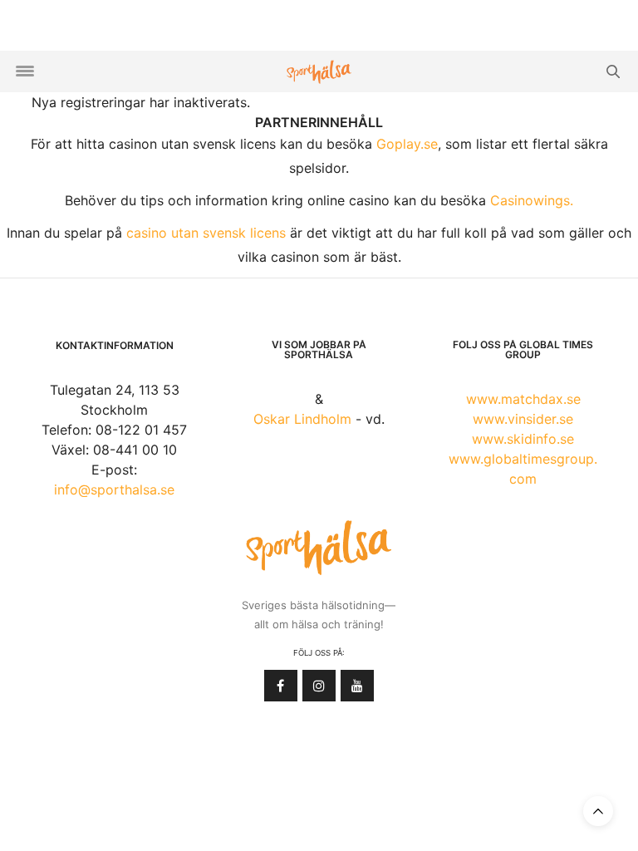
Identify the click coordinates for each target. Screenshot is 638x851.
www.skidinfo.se (523, 438)
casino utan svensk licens (206, 232)
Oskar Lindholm (302, 419)
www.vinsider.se (523, 419)
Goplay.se (407, 143)
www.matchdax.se (523, 399)
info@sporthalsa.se (114, 489)
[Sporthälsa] (319, 71)
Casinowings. (531, 200)
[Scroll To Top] (598, 811)
